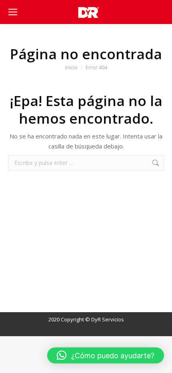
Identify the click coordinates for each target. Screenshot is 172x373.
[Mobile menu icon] (13, 12)
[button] (105, 355)
